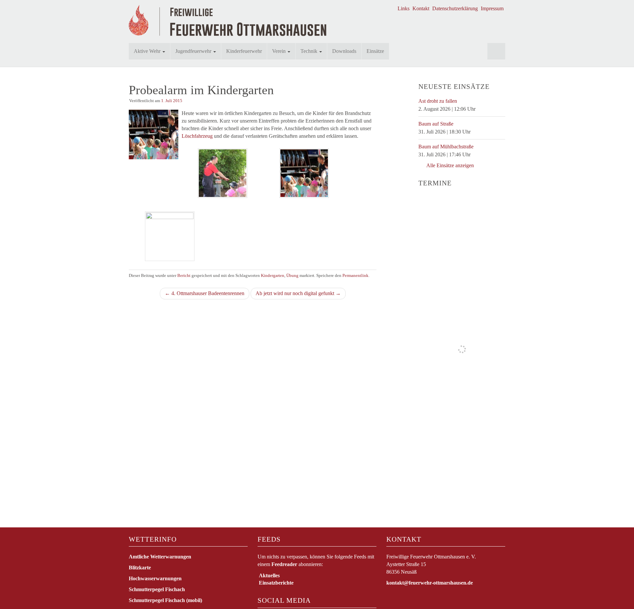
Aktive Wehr (148, 51)
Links (403, 8)
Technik (309, 51)
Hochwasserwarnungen (155, 578)
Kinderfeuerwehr (244, 51)
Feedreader (284, 564)
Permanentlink (355, 275)
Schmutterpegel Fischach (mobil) (165, 600)
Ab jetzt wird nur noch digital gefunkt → (298, 293)
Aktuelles (269, 575)
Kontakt (420, 8)
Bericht (184, 275)
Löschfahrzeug (197, 136)
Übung (292, 275)
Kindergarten (272, 275)
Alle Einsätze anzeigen (449, 165)
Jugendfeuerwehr (194, 51)
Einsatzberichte (276, 583)
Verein (279, 51)
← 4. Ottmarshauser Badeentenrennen (204, 293)
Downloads (344, 51)
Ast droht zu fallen (437, 101)
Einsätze (375, 51)
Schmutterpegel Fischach (157, 589)
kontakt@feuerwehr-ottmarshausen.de (429, 583)
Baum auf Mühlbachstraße (446, 146)
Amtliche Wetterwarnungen (160, 556)
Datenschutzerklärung (455, 8)
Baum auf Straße (435, 124)
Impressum (492, 8)
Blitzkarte (140, 567)
